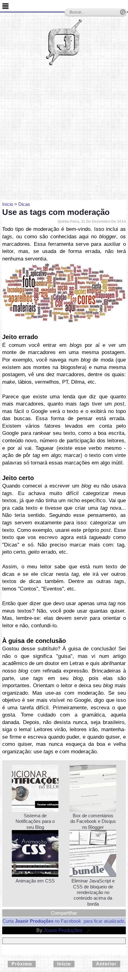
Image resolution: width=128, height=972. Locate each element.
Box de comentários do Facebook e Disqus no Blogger (93, 821)
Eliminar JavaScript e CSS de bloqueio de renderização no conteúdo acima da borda (93, 892)
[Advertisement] (64, 133)
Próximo (21, 963)
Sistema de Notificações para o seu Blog (35, 821)
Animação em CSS (35, 880)
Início (64, 963)
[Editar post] (88, 930)
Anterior (106, 963)
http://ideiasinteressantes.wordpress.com (70, 321)
